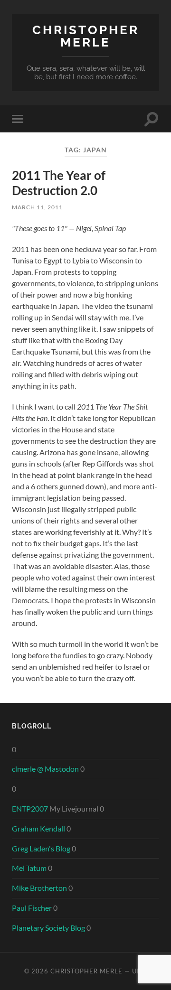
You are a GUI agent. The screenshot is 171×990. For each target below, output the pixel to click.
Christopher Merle (85, 35)
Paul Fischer (32, 907)
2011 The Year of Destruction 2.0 (58, 183)
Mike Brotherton (39, 887)
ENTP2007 (30, 808)
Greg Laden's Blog (41, 848)
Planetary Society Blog (48, 927)
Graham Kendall (38, 828)
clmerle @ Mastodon (45, 768)
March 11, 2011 (37, 207)
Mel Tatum (29, 867)
